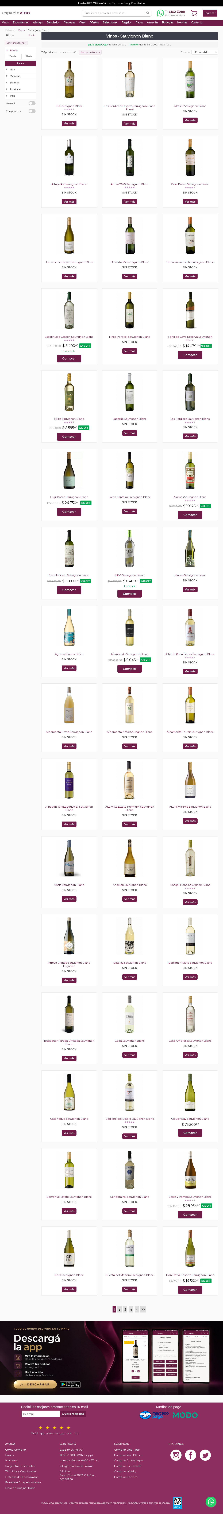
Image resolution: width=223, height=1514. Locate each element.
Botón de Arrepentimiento (23, 1482)
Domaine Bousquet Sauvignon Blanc (69, 262)
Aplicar (21, 63)
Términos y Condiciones (20, 1471)
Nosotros (11, 1460)
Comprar (69, 358)
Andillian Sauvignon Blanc (130, 884)
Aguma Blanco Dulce (69, 654)
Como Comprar (15, 1449)
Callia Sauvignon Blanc (130, 1040)
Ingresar (210, 13)
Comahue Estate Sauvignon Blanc (69, 1196)
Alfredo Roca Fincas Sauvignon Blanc (190, 654)
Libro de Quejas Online (20, 1488)
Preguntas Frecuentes (20, 1466)
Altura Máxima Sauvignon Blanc (190, 806)
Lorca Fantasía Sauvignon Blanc (130, 497)
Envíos (9, 1455)
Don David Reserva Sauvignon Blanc (190, 1275)
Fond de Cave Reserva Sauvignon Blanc (190, 338)
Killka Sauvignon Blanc (69, 418)
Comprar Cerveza (125, 1477)
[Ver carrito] (194, 13)
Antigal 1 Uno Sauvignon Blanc (190, 884)
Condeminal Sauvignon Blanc (129, 1196)
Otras (82, 22)
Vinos (5, 22)
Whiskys (38, 22)
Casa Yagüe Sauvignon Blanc (69, 1118)
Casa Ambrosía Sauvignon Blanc (190, 1040)
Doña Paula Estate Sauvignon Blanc (190, 262)
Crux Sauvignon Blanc (69, 1275)
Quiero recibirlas (73, 1413)
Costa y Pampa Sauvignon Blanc (190, 1196)
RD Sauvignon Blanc (69, 106)
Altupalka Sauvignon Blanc (69, 184)
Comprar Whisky (125, 1471)
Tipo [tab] (12, 69)
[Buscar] (147, 13)
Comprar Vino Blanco (128, 1455)
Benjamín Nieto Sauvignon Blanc (190, 962)
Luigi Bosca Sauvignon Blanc (69, 497)
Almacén (152, 22)
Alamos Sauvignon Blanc (190, 497)
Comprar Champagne (128, 1460)
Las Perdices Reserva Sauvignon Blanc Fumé (129, 107)
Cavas (139, 22)
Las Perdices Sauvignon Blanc (190, 418)
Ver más (69, 123)
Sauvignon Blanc (16, 42)
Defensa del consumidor (21, 1477)
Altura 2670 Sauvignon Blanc (130, 184)
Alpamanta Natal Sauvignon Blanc (129, 732)
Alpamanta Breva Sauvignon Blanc (69, 732)
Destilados (53, 22)
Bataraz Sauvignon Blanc (129, 962)
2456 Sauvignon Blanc (129, 575)
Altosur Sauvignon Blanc (190, 106)
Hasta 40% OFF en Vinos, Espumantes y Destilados (111, 3)
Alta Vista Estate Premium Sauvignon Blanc (129, 808)
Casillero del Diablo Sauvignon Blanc (130, 1118)
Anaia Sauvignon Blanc (69, 884)
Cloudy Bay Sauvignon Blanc (190, 1118)
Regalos (127, 22)
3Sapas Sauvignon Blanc (190, 575)
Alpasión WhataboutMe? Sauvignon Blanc (69, 808)
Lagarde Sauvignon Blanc (130, 418)
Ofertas (94, 22)
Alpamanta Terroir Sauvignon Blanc (190, 732)
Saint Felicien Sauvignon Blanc (69, 575)
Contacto (196, 22)
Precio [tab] (14, 50)
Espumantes (20, 22)
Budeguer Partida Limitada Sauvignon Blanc (69, 1042)
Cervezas (69, 22)
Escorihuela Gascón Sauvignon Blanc (69, 336)
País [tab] (12, 95)
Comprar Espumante (128, 1466)
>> (143, 1309)
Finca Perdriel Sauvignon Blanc (129, 336)
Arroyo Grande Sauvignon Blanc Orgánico (69, 964)
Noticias (182, 22)
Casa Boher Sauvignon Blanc (190, 184)
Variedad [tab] (15, 76)
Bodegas (167, 22)
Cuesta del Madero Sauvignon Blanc (130, 1275)
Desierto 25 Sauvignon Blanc (130, 262)
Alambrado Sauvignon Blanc (129, 654)
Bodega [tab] (15, 82)
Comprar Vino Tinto (127, 1449)
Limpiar (32, 35)
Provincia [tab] (15, 89)
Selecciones (110, 22)
